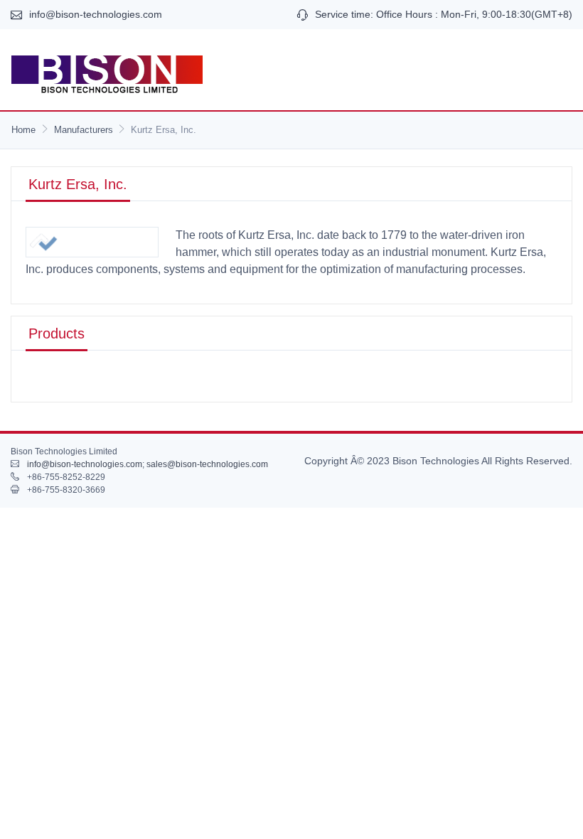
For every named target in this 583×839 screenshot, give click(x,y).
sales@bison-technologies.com (207, 464)
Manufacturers (83, 129)
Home (23, 129)
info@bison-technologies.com (95, 14)
